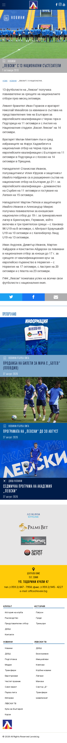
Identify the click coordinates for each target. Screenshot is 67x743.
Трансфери (10, 670)
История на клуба (14, 612)
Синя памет (11, 686)
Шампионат (42, 698)
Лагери (39, 675)
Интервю (9, 698)
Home (5, 81)
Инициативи (42, 659)
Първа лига (11, 692)
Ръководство (11, 618)
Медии (8, 664)
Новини (13, 81)
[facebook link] (56, 4)
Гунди (39, 618)
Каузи (8, 714)
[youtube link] (63, 4)
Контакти (9, 634)
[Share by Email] (56, 297)
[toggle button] (3, 5)
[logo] (33, 4)
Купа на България (14, 709)
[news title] (33, 336)
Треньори (41, 623)
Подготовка (11, 659)
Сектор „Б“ (41, 686)
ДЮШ (8, 629)
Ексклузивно (42, 653)
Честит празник (13, 681)
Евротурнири (11, 675)
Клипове (40, 664)
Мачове (40, 681)
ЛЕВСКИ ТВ (10, 703)
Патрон (39, 612)
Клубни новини (43, 670)
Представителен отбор (16, 623)
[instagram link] (60, 4)
